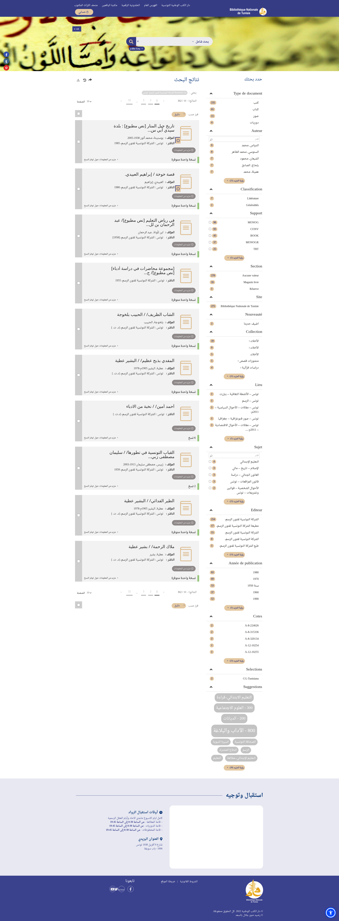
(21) (236, 376)
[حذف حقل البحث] (138, 41)
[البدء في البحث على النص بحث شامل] (131, 41)
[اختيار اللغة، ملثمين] (76, 29)
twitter (121, 889)
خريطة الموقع (168, 881)
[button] (200, 41)
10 (88, 101)
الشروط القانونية (189, 881)
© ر (261, 915)
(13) (236, 555)
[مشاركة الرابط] (90, 80)
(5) (236, 258)
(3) (236, 608)
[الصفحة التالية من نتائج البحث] (121, 101)
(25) (236, 181)
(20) (236, 768)
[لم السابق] (163, 101)
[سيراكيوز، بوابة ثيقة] (242, 11)
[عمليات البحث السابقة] (84, 80)
